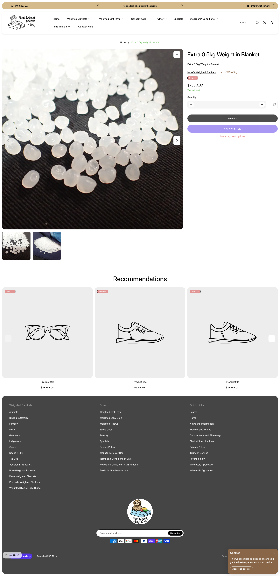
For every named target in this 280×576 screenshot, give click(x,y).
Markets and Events (200, 429)
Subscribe (175, 533)
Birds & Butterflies (18, 417)
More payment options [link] (232, 136)
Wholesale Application (202, 464)
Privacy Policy (107, 447)
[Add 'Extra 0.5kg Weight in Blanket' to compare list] (274, 104)
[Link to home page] (140, 511)
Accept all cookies (241, 569)
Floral (12, 429)
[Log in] (264, 22)
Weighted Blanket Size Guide (25, 487)
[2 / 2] (47, 246)
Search (193, 412)
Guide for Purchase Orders (114, 470)
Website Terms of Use (111, 452)
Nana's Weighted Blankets (201, 72)
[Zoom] (176, 54)
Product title (47, 381)
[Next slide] (182, 6)
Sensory (104, 435)
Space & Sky (16, 452)
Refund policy (197, 458)
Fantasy (13, 423)
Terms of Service (199, 452)
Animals (13, 412)
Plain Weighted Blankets (22, 470)
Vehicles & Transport (20, 464)
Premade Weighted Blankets (24, 482)
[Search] (257, 22)
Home (123, 42)
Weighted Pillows (109, 423)
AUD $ (242, 22)
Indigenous (15, 441)
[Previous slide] (98, 6)
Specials (104, 441)
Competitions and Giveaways (206, 435)
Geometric (15, 435)
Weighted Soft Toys (110, 412)
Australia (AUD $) (45, 556)
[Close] (273, 553)
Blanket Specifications (202, 441)
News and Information (202, 423)
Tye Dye (13, 458)
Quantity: (192, 97)
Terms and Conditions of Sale (116, 458)
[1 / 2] (16, 246)
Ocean (12, 447)
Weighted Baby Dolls (111, 417)
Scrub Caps (106, 429)
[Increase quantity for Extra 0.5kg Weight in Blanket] (262, 104)
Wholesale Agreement (202, 470)
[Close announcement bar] (273, 6)
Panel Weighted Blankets (22, 476)
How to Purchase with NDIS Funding (119, 464)
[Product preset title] (47, 332)
